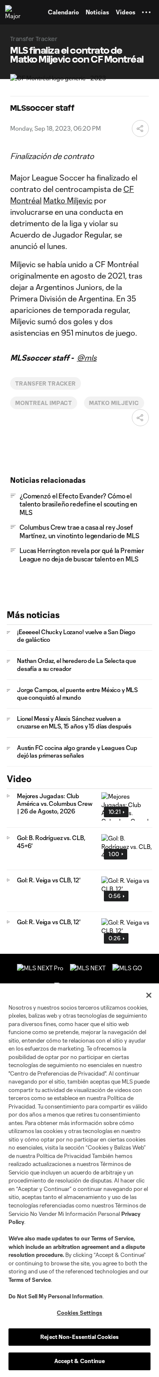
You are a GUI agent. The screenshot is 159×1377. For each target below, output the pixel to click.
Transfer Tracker (45, 383)
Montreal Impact (43, 403)
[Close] (148, 995)
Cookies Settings (79, 1312)
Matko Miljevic (67, 200)
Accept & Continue (79, 1361)
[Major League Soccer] (13, 12)
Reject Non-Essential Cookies (79, 1336)
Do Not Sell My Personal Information (55, 1296)
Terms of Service (112, 1238)
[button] (146, 12)
